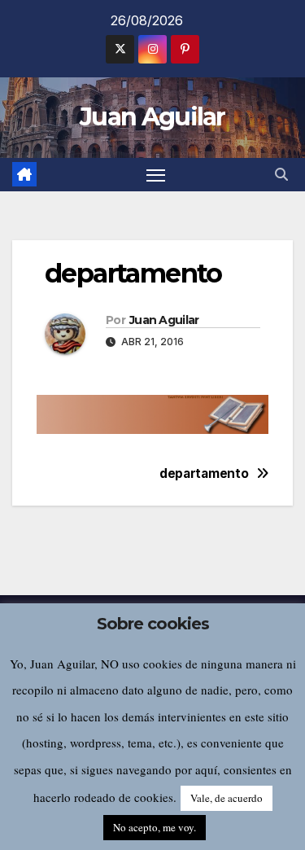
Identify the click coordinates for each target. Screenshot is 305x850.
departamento (203, 474)
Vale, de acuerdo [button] (226, 798)
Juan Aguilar (152, 117)
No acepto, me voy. (154, 827)
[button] (281, 174)
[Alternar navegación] (156, 175)
